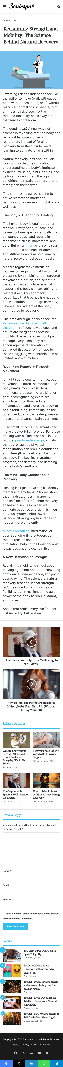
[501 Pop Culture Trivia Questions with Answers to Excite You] (12, 970)
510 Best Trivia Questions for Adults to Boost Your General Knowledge (40, 1001)
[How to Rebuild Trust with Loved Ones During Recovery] (46, 780)
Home (9, 20)
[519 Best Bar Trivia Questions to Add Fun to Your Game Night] (12, 1018)
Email (6, 885)
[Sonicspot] (21, 6)
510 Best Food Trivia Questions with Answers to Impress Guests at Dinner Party (42, 985)
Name (7, 871)
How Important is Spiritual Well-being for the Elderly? (16, 794)
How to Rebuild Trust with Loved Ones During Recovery (46, 794)
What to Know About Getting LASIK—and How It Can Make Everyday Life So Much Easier (15, 757)
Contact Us (44, 1044)
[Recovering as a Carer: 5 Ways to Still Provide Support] (46, 740)
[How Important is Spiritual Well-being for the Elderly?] (16, 780)
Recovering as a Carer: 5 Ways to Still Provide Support (46, 754)
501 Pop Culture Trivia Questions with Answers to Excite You (39, 969)
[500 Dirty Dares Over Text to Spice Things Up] (12, 955)
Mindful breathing (16, 531)
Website (7, 899)
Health (17, 20)
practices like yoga (29, 440)
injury (30, 245)
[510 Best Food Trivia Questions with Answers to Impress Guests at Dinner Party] (12, 986)
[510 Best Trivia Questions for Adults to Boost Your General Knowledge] (12, 1002)
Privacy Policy (29, 1044)
